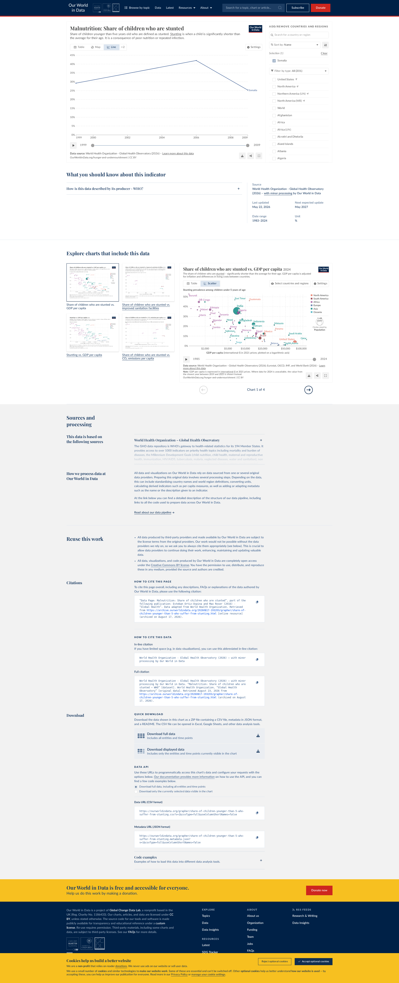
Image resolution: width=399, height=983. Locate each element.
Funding (252, 929)
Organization (255, 923)
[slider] (92, 145)
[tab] (79, 47)
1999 (83, 145)
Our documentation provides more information (184, 776)
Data (158, 7)
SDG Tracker (210, 952)
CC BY (132, 157)
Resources (185, 7)
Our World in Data (78, 7)
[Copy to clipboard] (253, 602)
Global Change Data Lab (125, 910)
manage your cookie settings (208, 974)
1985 (196, 359)
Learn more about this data (178, 153)
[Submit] (279, 7)
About (204, 7)
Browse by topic (139, 7)
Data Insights (210, 929)
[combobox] (253, 8)
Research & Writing (304, 916)
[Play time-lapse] (73, 145)
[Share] (250, 156)
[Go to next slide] (308, 390)
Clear (324, 53)
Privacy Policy (179, 974)
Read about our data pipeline (152, 512)
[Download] (242, 156)
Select (292, 283)
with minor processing (278, 193)
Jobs (250, 944)
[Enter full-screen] (259, 156)
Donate (320, 7)
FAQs (131, 932)
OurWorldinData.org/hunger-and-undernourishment (98, 157)
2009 (257, 145)
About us (253, 916)
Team (250, 936)
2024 (323, 359)
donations (121, 966)
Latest (170, 7)
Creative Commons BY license (170, 565)
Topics (206, 916)
